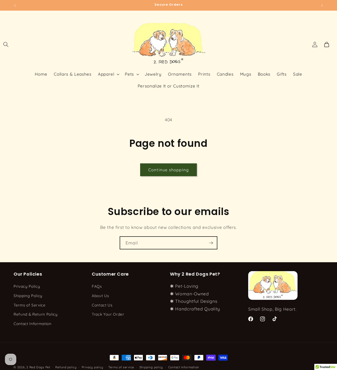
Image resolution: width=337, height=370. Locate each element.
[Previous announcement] (15, 5)
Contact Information (33, 323)
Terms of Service (30, 305)
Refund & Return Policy (36, 314)
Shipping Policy (28, 295)
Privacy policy (92, 367)
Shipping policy (151, 367)
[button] (6, 44)
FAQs (97, 286)
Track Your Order (108, 314)
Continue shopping (168, 169)
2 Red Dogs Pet (38, 367)
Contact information (183, 367)
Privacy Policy (27, 286)
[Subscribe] (211, 243)
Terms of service (121, 367)
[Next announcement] (322, 5)
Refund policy (65, 367)
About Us (100, 295)
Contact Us (102, 305)
